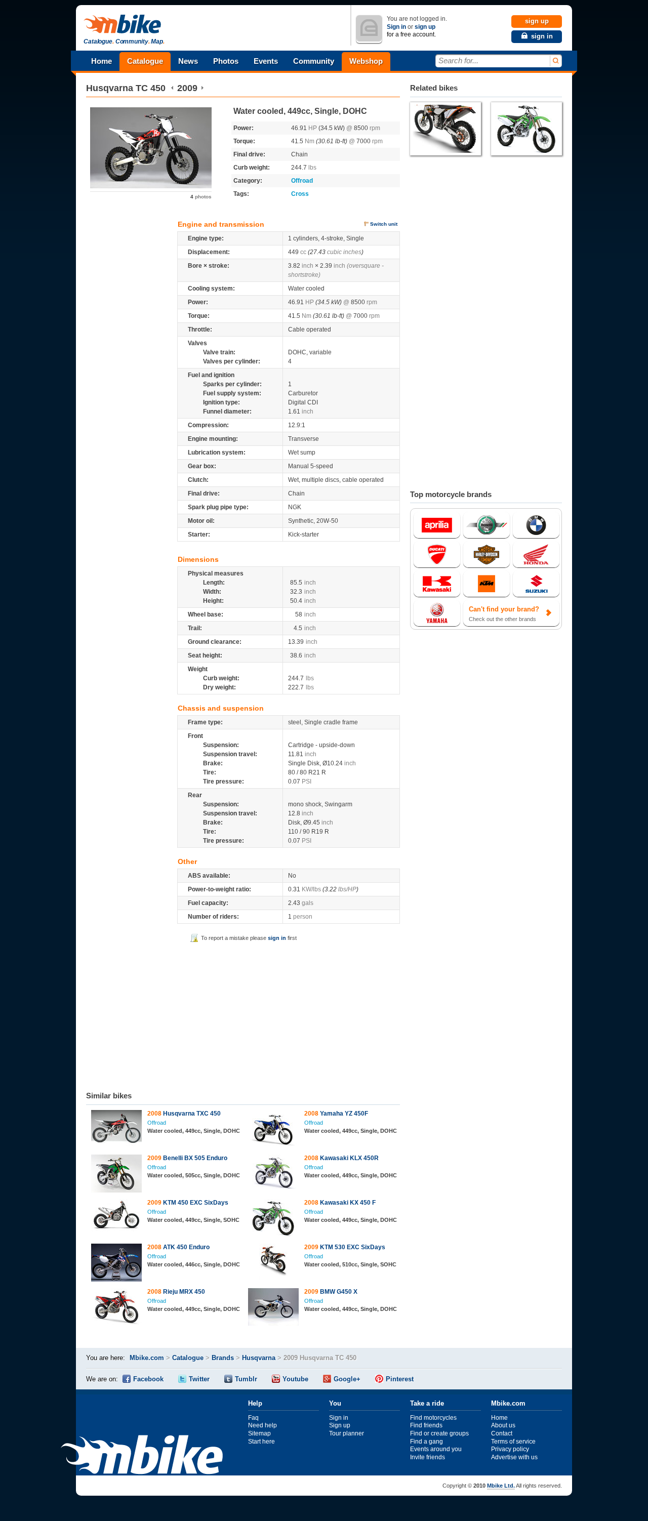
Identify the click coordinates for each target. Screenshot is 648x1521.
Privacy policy (510, 1449)
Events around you (436, 1449)
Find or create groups (439, 1433)
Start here (261, 1441)
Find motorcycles (433, 1417)
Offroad (302, 180)
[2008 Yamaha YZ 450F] (273, 1130)
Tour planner (346, 1433)
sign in (277, 938)
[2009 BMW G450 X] (273, 1308)
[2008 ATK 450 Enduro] (116, 1264)
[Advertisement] (243, 1015)
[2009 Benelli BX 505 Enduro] (116, 1175)
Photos (225, 61)
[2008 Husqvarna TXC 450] (116, 1129)
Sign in (396, 26)
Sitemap (259, 1433)
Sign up (339, 1425)
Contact (501, 1433)
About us (503, 1425)
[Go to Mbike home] (124, 24)
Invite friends (427, 1457)
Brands (223, 1358)
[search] (555, 61)
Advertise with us (514, 1457)
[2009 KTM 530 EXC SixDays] (273, 1264)
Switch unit (383, 224)
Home (101, 61)
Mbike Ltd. (501, 1486)
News (188, 61)
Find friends (426, 1425)
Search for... (458, 60)
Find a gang (426, 1441)
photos (201, 196)
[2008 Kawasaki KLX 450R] (273, 1173)
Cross (300, 193)
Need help (262, 1425)
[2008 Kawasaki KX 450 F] (273, 1219)
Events (266, 61)
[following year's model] (202, 88)
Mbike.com (147, 1358)
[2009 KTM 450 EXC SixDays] (116, 1216)
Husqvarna (109, 88)
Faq (253, 1417)
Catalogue (145, 61)
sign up (425, 26)
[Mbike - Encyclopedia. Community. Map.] (142, 1456)
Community (313, 61)
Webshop (366, 61)
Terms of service (513, 1441)
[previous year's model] (172, 88)
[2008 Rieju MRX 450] (116, 1308)
